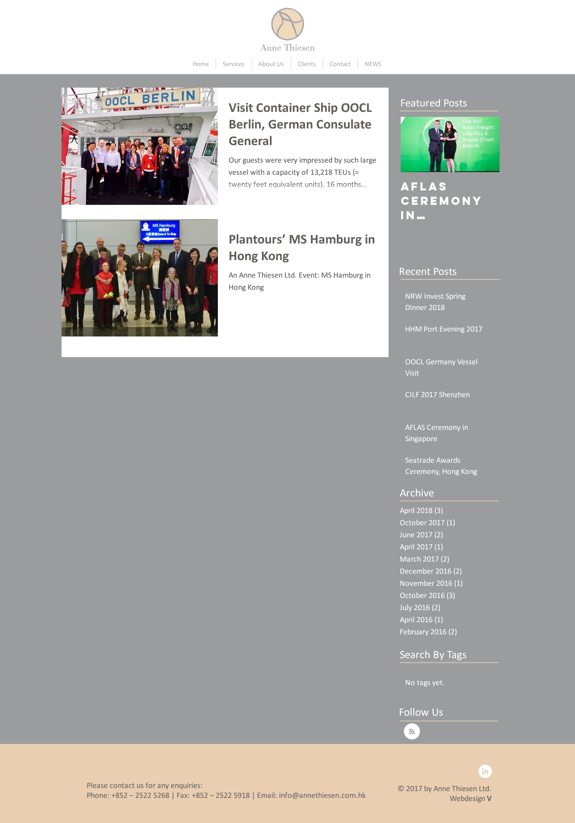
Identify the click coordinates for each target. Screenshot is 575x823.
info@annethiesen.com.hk (322, 795)
